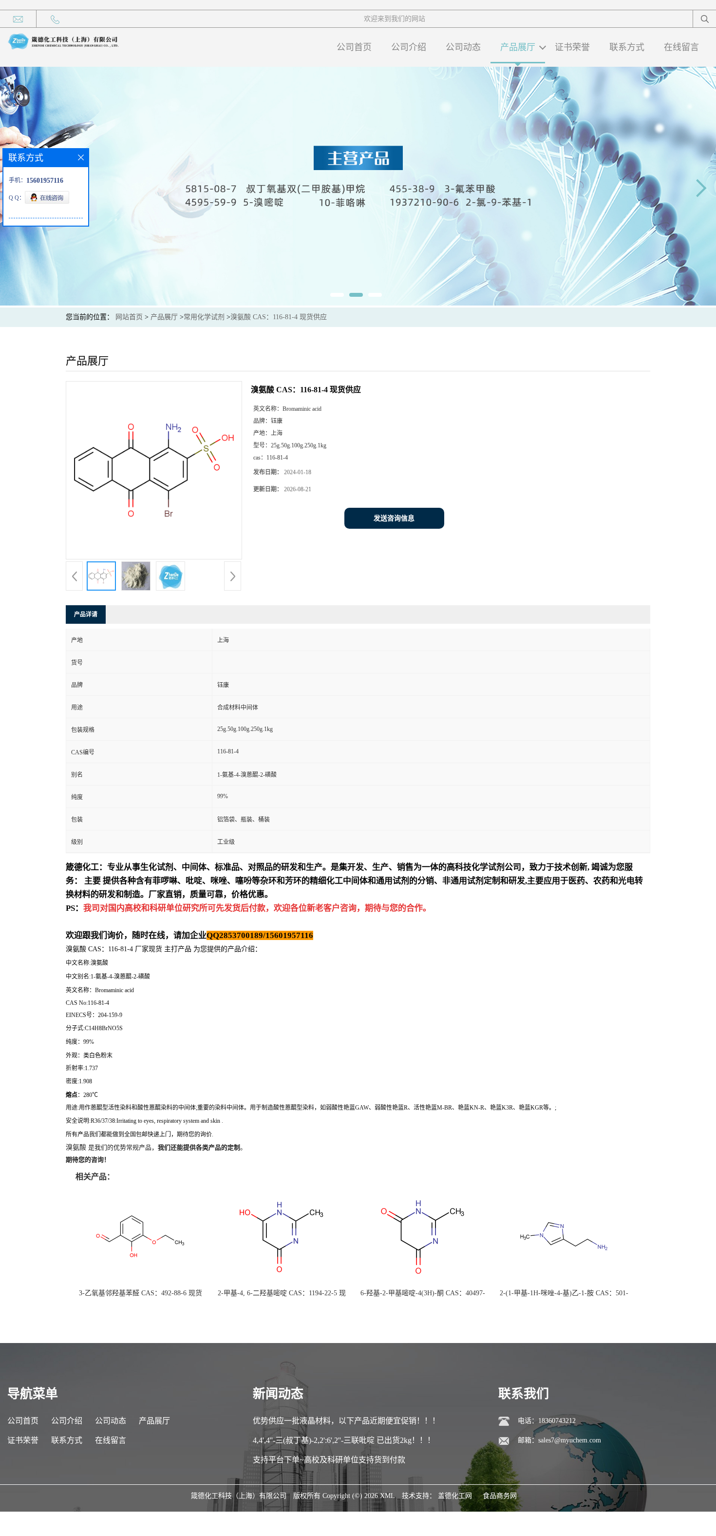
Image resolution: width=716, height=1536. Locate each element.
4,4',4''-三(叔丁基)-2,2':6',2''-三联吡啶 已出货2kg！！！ (344, 1440)
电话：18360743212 (547, 1420)
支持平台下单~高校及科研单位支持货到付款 (329, 1460)
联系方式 (626, 47)
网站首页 (129, 317)
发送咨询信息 (394, 518)
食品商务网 (500, 1495)
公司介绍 (408, 47)
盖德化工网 (455, 1495)
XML (387, 1495)
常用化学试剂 (204, 317)
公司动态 (463, 47)
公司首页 (354, 47)
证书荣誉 (572, 47)
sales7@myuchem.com (569, 1440)
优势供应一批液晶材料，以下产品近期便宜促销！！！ (346, 1421)
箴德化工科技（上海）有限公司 (238, 1495)
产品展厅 (517, 47)
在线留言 (681, 47)
